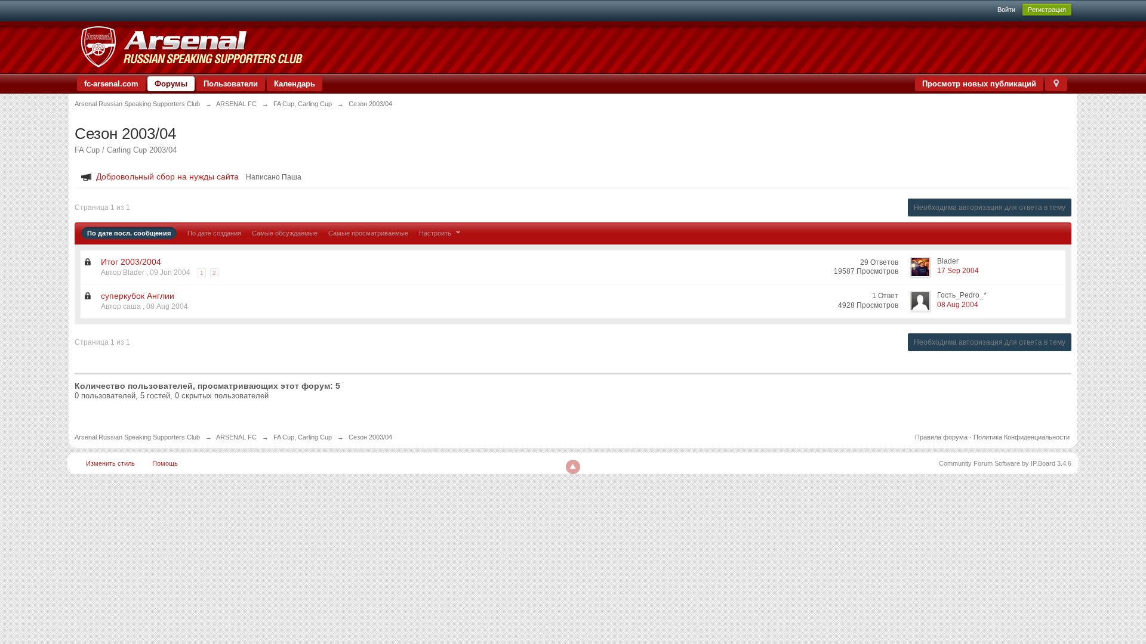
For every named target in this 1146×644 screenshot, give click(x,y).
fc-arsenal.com (111, 83)
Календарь (294, 83)
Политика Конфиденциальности (1022, 437)
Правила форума (941, 437)
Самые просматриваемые (368, 233)
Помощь (165, 463)
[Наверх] (573, 467)
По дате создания (214, 233)
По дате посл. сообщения (129, 233)
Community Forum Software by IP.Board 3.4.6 (1005, 463)
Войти (1006, 9)
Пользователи (231, 83)
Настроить (436, 233)
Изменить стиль (110, 463)
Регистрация (1047, 9)
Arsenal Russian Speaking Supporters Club (137, 437)
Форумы (171, 83)
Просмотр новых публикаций (979, 83)
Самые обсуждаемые (285, 233)
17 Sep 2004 (958, 271)
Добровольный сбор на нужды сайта (167, 176)
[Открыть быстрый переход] (1056, 83)
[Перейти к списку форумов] (191, 46)
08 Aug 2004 (957, 305)
